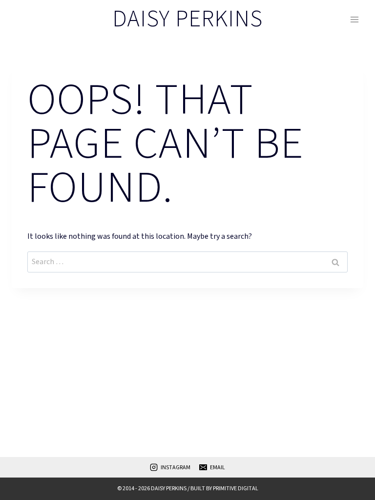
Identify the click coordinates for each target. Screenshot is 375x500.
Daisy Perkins (169, 488)
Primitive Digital (235, 488)
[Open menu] (354, 19)
